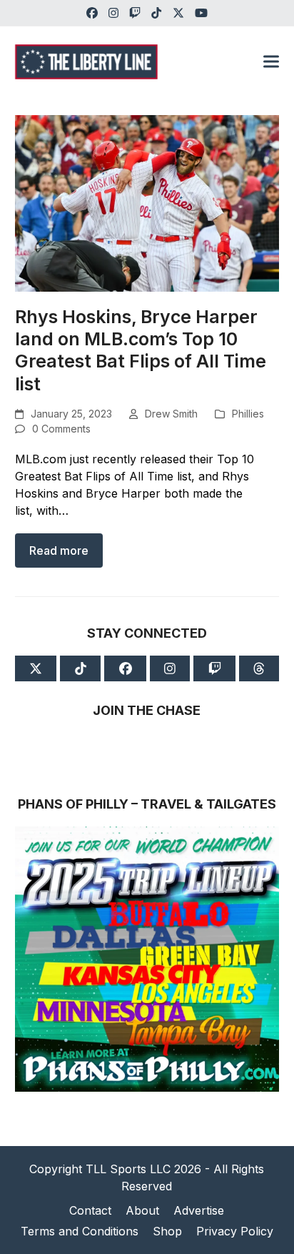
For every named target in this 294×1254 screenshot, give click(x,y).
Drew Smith (171, 414)
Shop (167, 1231)
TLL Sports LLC (128, 1169)
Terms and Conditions (79, 1231)
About (142, 1210)
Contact (90, 1210)
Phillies (248, 414)
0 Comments (61, 429)
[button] (271, 62)
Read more (58, 550)
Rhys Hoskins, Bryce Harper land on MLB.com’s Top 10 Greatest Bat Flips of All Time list (140, 350)
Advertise (198, 1210)
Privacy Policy (234, 1231)
